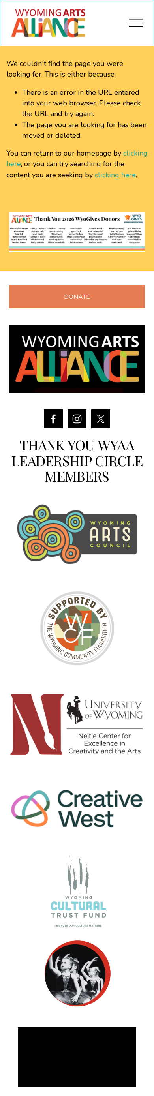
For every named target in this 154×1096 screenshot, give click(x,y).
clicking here (115, 175)
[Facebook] (53, 418)
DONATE (77, 297)
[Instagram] (77, 418)
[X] (100, 418)
